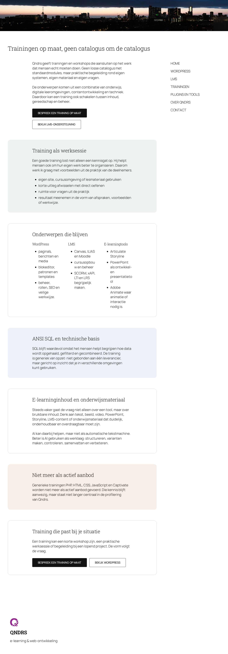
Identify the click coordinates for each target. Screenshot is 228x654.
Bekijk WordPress (107, 562)
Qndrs (18, 632)
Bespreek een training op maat (59, 113)
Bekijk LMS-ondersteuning (56, 124)
